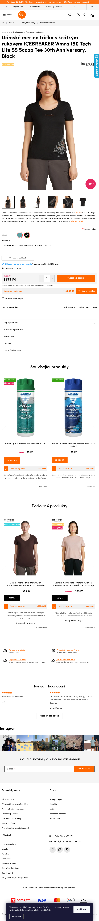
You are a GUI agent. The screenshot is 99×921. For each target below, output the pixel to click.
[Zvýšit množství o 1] (52, 278)
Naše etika (6, 859)
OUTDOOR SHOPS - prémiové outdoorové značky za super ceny (48, 888)
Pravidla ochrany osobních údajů (15, 828)
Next (94, 430)
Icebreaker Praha (53, 850)
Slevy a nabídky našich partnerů (15, 878)
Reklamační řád (8, 823)
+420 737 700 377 (63, 836)
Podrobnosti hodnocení (35, 32)
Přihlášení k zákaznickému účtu (15, 804)
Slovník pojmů (7, 873)
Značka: (10, 307)
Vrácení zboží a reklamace (13, 809)
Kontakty (53, 804)
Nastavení (16, 916)
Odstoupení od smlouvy (11, 818)
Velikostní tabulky (9, 863)
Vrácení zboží (34, 7)
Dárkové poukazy (9, 844)
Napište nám (18, 7)
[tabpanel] (26, 433)
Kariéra (53, 809)
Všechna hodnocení (50, 716)
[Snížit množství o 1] (41, 278)
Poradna (5, 854)
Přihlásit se (84, 769)
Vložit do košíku (76, 278)
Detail (12, 598)
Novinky (5, 849)
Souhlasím (81, 909)
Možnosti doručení (13, 268)
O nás (5, 7)
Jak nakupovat (8, 799)
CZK (91, 7)
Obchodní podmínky (53, 7)
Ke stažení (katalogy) (10, 868)
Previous (4, 430)
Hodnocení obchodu (58, 814)
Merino (79, 213)
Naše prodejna (56, 799)
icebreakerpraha (60, 850)
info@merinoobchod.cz (68, 841)
